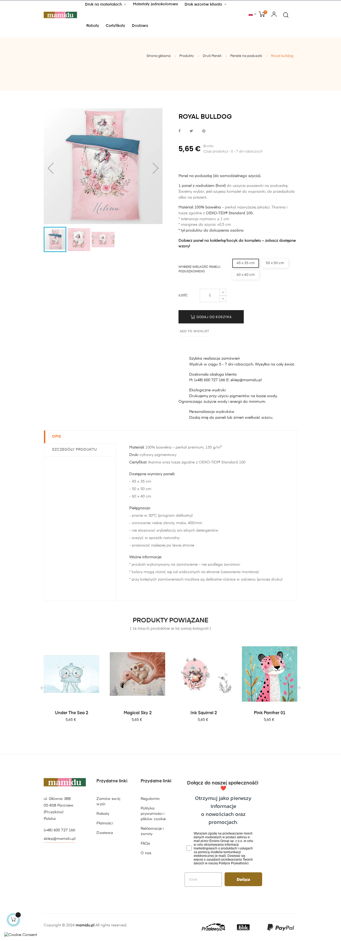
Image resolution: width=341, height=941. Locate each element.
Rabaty (102, 814)
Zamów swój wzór (108, 801)
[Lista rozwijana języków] (252, 14)
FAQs (145, 843)
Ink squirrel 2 (203, 713)
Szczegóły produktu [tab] (74, 449)
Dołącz (243, 879)
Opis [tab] (56, 436)
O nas (146, 853)
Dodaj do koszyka (214, 317)
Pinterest (203, 131)
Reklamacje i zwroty (152, 831)
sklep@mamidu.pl (59, 839)
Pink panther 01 (269, 713)
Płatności (104, 823)
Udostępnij (179, 131)
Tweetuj (191, 131)
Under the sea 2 (71, 713)
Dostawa (104, 833)
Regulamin (150, 799)
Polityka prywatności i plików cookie (153, 814)
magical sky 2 (138, 713)
